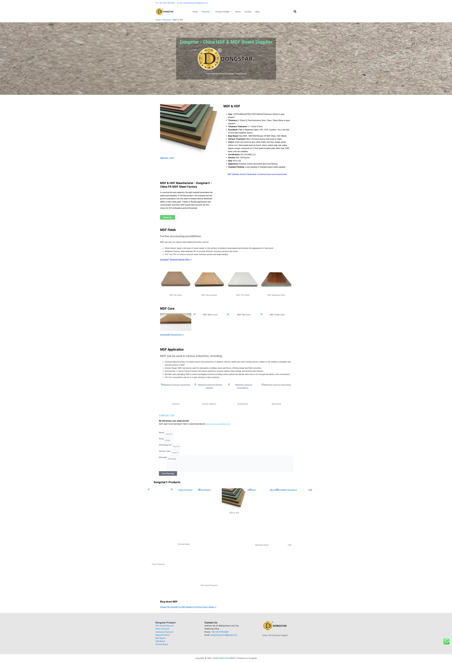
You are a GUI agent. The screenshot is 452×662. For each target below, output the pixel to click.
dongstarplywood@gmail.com (218, 424)
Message (163, 457)
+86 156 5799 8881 (220, 632)
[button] (210, 11)
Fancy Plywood (162, 629)
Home (158, 20)
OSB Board (160, 641)
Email (161, 439)
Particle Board (161, 644)
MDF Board (160, 638)
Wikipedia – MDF (167, 158)
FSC (254, 154)
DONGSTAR (223, 658)
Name (161, 432)
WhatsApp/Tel (165, 445)
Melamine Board (162, 635)
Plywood (167, 20)
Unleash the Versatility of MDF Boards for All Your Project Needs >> (188, 607)
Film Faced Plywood (164, 625)
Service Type (164, 451)
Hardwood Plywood (164, 632)
